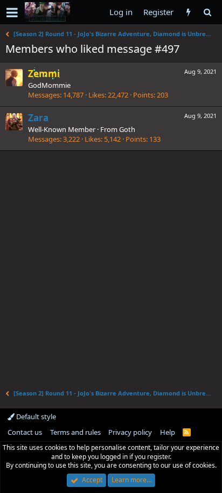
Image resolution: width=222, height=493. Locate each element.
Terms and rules (75, 432)
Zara (38, 118)
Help (167, 432)
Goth (127, 129)
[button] (12, 12)
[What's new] (188, 12)
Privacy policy (130, 432)
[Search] (207, 12)
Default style (35, 416)
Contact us (25, 432)
